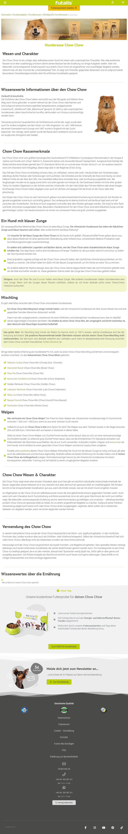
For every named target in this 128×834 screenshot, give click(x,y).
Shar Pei (11, 373)
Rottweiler (12, 405)
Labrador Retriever (16, 389)
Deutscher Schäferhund (18, 378)
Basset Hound (14, 400)
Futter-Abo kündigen (64, 743)
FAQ (64, 750)
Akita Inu (11, 395)
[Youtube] (103, 827)
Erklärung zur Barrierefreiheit (64, 756)
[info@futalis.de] (64, 764)
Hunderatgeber (19, 14)
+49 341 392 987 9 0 (64, 779)
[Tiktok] (121, 827)
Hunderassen (34, 14)
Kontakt (64, 737)
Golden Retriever (51, 342)
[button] (5, 3)
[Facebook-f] (85, 827)
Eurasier (41, 279)
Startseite (6, 14)
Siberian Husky (14, 362)
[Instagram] (94, 827)
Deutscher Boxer (15, 368)
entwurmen (115, 442)
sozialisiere (24, 450)
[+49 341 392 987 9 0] (64, 774)
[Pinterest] (112, 827)
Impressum (64, 724)
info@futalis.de (64, 769)
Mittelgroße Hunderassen (55, 14)
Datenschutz (64, 717)
